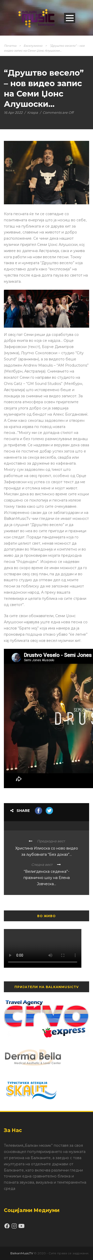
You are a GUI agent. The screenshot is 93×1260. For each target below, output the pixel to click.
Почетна (10, 45)
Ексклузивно (33, 45)
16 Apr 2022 (13, 112)
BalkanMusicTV (21, 1253)
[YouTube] (21, 1227)
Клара (32, 112)
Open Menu (69, 18)
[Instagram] (14, 1227)
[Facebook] (7, 1227)
